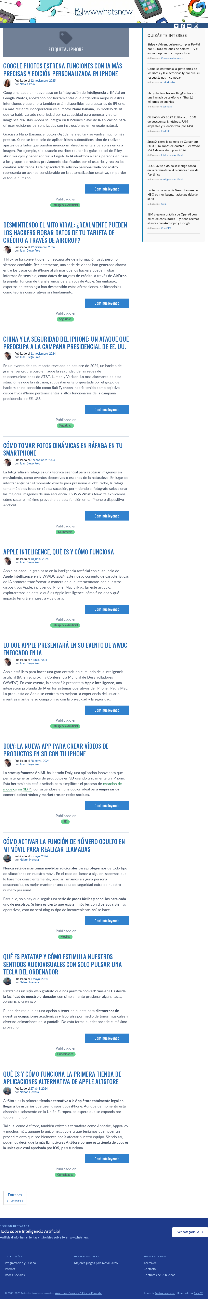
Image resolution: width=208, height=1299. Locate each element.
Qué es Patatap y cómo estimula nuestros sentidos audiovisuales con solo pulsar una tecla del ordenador (62, 964)
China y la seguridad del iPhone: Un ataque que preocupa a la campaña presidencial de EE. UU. (66, 342)
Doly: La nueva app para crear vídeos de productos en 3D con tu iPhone (55, 749)
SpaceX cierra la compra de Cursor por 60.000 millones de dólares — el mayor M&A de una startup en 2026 (173, 146)
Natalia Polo (27, 84)
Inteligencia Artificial (65, 205)
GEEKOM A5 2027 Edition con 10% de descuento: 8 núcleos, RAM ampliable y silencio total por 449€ (171, 122)
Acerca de (150, 1263)
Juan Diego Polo (30, 250)
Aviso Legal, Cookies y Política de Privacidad (78, 1293)
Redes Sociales (15, 1275)
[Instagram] (195, 25)
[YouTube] (189, 25)
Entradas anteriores (15, 1197)
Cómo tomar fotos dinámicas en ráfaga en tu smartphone (63, 449)
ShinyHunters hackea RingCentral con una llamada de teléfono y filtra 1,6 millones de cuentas (172, 98)
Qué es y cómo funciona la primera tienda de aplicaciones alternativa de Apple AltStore (62, 1077)
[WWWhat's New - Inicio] (104, 11)
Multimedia (65, 532)
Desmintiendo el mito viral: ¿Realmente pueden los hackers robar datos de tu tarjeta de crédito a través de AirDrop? (65, 232)
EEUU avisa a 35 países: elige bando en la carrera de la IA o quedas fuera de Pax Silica (172, 170)
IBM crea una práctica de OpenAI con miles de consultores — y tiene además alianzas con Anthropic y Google (173, 219)
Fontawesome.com (165, 1293)
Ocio (164, 204)
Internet (10, 1269)
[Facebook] (182, 25)
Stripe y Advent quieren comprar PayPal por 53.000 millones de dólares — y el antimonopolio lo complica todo (173, 49)
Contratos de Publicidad (159, 1275)
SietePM (198, 1293)
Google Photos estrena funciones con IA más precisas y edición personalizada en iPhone (62, 69)
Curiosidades (65, 1054)
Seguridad (65, 319)
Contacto (150, 1269)
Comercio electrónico (172, 58)
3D (65, 821)
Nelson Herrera (29, 859)
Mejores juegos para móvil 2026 (96, 1263)
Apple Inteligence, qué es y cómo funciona (58, 551)
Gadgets (165, 131)
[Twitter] (176, 25)
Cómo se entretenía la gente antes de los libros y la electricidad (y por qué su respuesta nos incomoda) (173, 73)
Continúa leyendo (106, 189)
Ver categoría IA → (190, 1232)
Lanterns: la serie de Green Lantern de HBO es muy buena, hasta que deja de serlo (172, 195)
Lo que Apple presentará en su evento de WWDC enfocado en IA (65, 648)
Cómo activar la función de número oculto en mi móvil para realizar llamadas (64, 845)
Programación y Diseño (20, 1263)
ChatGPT (166, 228)
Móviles (65, 936)
